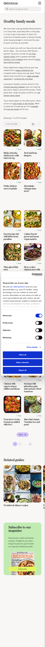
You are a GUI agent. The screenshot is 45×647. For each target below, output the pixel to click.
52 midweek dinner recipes (16, 505)
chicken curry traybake (13, 59)
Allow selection (22, 362)
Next (21, 434)
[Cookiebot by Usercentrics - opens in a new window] (32, 274)
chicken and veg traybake (14, 87)
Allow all (22, 355)
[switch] (38, 323)
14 (30, 444)
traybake (34, 106)
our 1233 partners (18, 287)
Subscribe (22, 569)
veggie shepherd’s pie (24, 70)
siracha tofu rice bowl (23, 79)
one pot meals (13, 109)
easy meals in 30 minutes (23, 103)
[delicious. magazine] (11, 3)
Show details (32, 347)
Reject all (22, 370)
